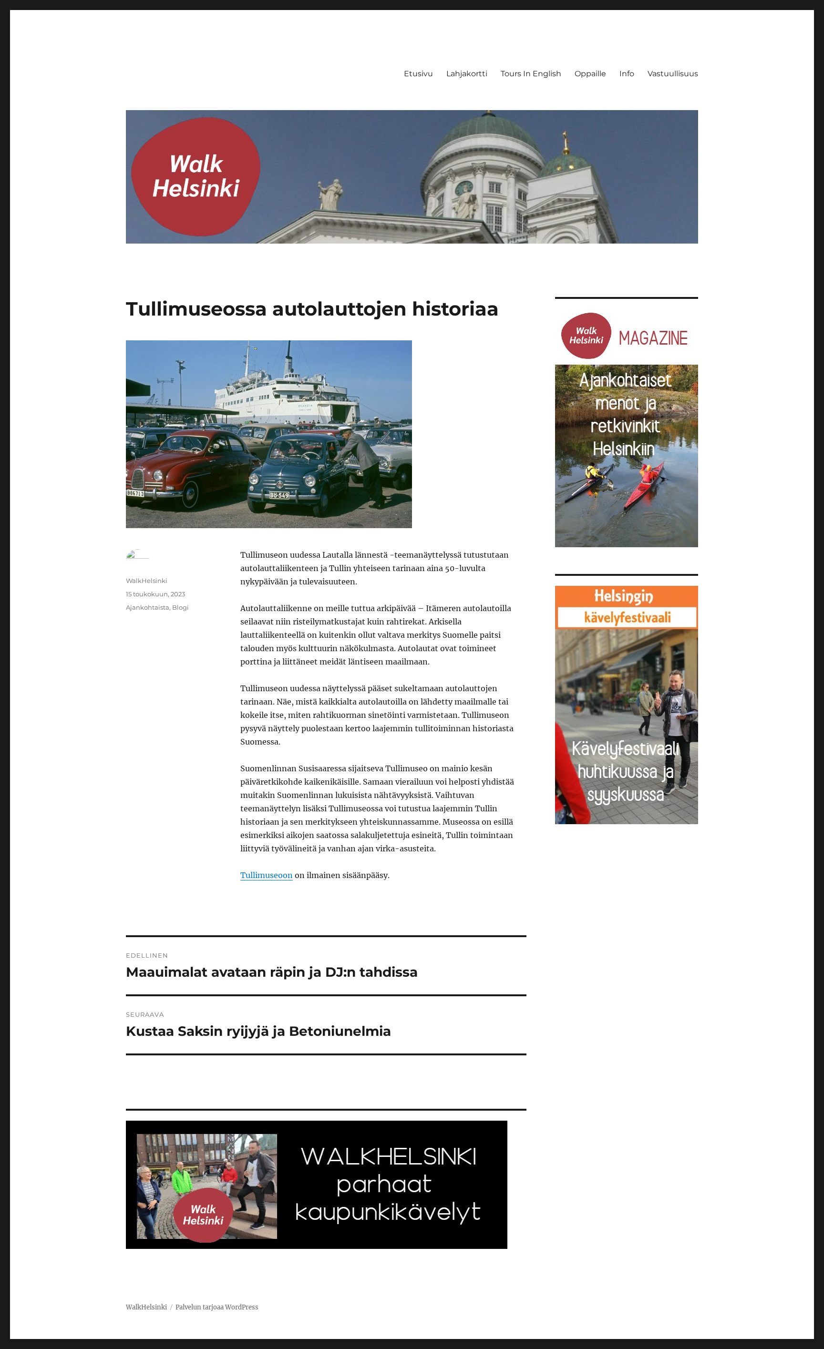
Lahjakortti (466, 73)
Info (626, 73)
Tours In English (531, 73)
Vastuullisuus (673, 73)
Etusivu (418, 73)
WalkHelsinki (146, 580)
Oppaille (590, 73)
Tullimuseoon (266, 875)
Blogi (180, 607)
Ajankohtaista (147, 607)
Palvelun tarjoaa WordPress (216, 1307)
